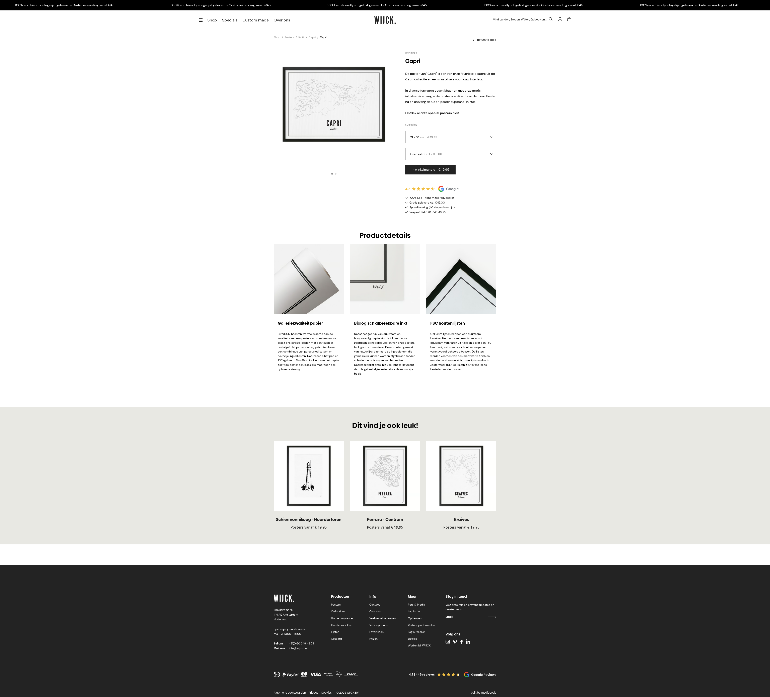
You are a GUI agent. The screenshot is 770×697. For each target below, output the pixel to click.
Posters (289, 37)
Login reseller (416, 632)
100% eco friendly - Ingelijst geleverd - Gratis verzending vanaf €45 (64, 5)
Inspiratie (414, 611)
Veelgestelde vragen (382, 618)
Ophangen (414, 618)
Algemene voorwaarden (290, 693)
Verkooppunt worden (421, 625)
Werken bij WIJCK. (419, 645)
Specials (229, 20)
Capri (312, 37)
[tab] (332, 174)
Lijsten (335, 632)
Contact (374, 604)
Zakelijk (412, 638)
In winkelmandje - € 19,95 (430, 169)
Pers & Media (416, 604)
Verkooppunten (379, 625)
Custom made (255, 20)
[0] (569, 19)
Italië (301, 37)
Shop (212, 20)
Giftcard (336, 638)
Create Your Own (342, 625)
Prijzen (373, 638)
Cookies (326, 693)
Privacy (313, 693)
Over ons (282, 20)
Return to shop (486, 40)
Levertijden (376, 632)
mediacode (488, 693)
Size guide (411, 124)
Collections (338, 611)
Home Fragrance (342, 618)
